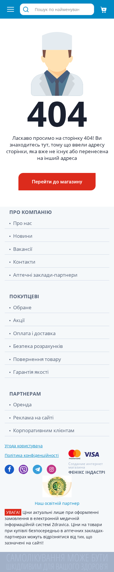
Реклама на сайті (33, 417)
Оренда (22, 404)
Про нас (22, 223)
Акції (19, 320)
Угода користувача (24, 445)
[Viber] (23, 469)
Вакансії (22, 249)
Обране (22, 307)
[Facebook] (9, 469)
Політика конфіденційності (32, 455)
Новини (22, 236)
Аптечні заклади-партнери (45, 274)
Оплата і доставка (34, 333)
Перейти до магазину (57, 182)
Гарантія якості (31, 372)
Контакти (24, 261)
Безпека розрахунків (38, 346)
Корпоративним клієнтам (44, 430)
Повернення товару (37, 359)
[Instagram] (51, 469)
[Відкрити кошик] (103, 9)
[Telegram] (37, 469)
